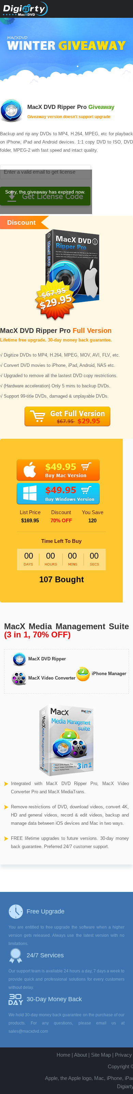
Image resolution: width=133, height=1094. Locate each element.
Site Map (101, 1055)
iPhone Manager (108, 673)
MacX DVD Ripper (46, 658)
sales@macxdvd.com (28, 1031)
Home (63, 1055)
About (80, 1055)
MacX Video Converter (51, 678)
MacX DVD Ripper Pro (57, 107)
